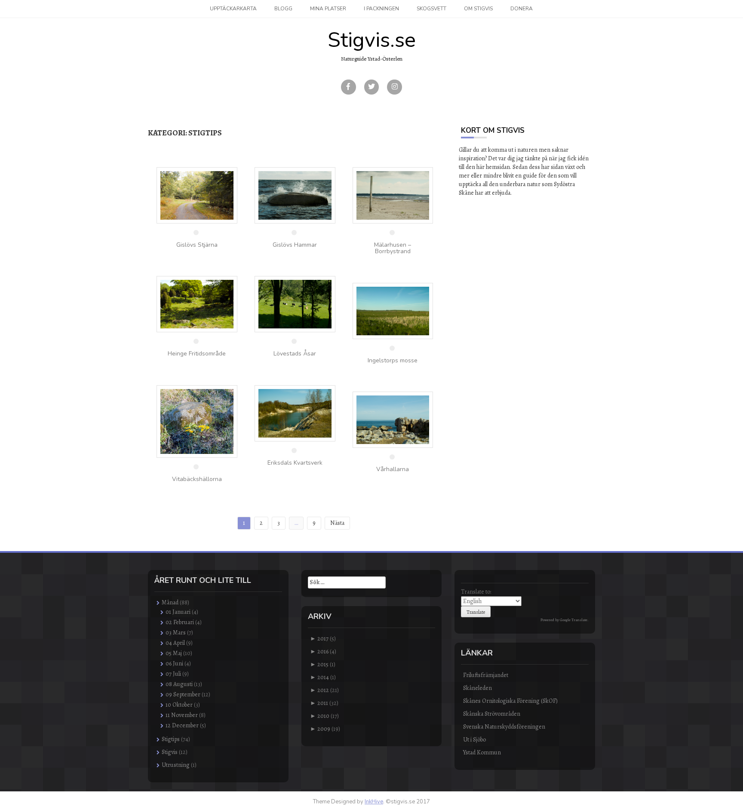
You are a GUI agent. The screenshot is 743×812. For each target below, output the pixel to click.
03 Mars (176, 632)
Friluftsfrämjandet (485, 675)
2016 (323, 651)
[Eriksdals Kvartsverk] (295, 413)
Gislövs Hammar (295, 245)
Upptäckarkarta (233, 8)
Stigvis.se (372, 40)
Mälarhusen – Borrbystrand (392, 248)
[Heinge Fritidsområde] (196, 304)
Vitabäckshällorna (197, 479)
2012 (323, 690)
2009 (323, 729)
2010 (323, 716)
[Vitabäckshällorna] (196, 421)
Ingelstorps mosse (393, 360)
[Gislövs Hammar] (295, 195)
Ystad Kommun (482, 752)
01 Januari (178, 612)
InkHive (374, 802)
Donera (521, 8)
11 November (182, 715)
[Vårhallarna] (393, 419)
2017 (323, 638)
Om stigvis (478, 8)
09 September (183, 694)
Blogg (283, 8)
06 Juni (174, 663)
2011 (322, 703)
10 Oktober (179, 705)
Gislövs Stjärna (197, 245)
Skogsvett (431, 8)
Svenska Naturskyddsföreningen (504, 727)
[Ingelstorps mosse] (393, 310)
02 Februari (180, 622)
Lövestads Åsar (294, 353)
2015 (323, 664)
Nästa (337, 523)
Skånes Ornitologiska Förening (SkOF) (510, 701)
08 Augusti (179, 684)
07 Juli (173, 674)
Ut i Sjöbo (474, 739)
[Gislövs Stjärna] (196, 195)
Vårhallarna (392, 469)
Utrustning (176, 765)
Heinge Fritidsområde (197, 353)
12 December (182, 725)
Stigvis (170, 752)
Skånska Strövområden (491, 714)
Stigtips (171, 739)
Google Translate (573, 619)
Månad (170, 602)
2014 (323, 677)
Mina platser (328, 8)
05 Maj (174, 653)
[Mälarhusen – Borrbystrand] (393, 195)
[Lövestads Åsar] (295, 304)
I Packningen (381, 8)
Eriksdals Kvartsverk (294, 463)
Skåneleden (477, 688)
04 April (175, 643)
